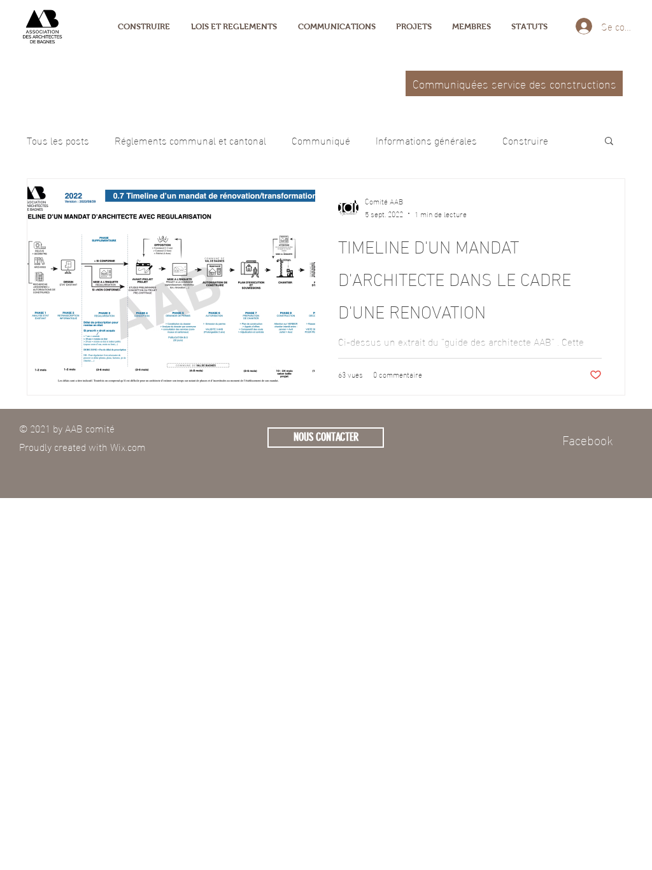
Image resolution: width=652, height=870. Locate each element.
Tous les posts (58, 140)
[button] (609, 141)
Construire (525, 140)
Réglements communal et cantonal (190, 140)
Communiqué (321, 140)
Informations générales (426, 140)
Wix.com (128, 446)
